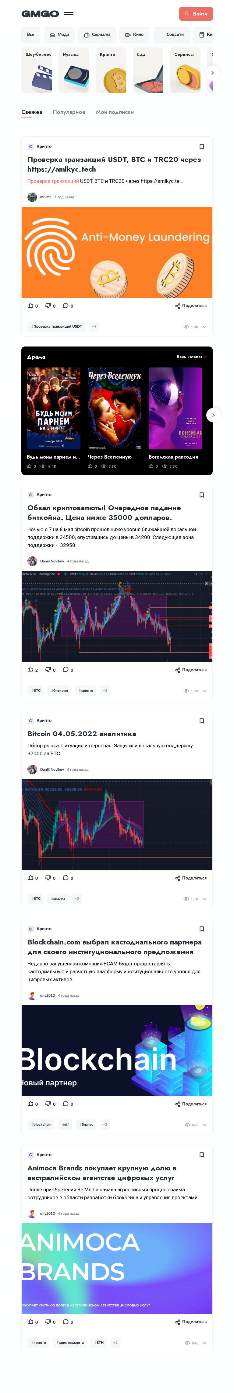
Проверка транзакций (53, 181)
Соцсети (175, 34)
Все (30, 34)
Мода (63, 34)
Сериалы (101, 34)
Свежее (32, 112)
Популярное (69, 112)
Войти (200, 13)
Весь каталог (189, 357)
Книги (213, 34)
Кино (138, 34)
